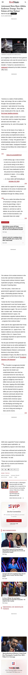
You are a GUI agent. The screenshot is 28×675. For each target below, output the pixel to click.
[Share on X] (2, 469)
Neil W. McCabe (5, 13)
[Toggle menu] (2, 2)
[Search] (25, 2)
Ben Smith (4, 578)
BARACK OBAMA (5, 475)
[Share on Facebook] (8, 469)
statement (4, 67)
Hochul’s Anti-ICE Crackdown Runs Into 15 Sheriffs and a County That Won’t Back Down (13, 575)
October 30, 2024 (14, 181)
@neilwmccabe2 (13, 491)
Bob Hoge (4, 554)
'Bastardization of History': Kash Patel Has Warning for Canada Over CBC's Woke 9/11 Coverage (14, 655)
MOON (10, 477)
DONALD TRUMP (15, 475)
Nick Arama (4, 603)
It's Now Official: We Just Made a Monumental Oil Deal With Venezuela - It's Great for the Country (13, 599)
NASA (15, 477)
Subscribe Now (14, 523)
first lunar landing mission (9, 113)
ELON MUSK (4, 477)
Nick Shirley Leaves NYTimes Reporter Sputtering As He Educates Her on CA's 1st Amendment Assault (13, 551)
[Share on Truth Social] (5, 469)
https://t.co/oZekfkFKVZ (14, 155)
